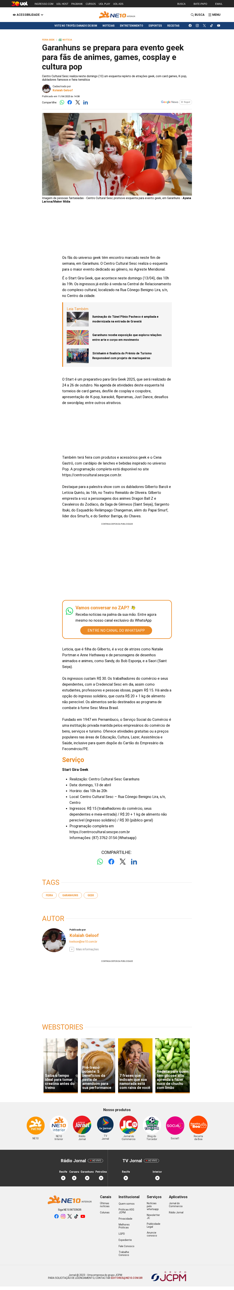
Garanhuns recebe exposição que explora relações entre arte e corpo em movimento (127, 337)
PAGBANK (77, 4)
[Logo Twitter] (77, 102)
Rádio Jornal (176, 1212)
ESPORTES (155, 25)
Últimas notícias (105, 1205)
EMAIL (218, 4)
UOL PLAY (104, 4)
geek (91, 895)
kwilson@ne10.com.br (83, 941)
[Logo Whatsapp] (61, 102)
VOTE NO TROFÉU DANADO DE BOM (75, 25)
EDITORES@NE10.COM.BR (126, 1277)
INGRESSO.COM (44, 4)
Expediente (125, 1239)
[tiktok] (211, 26)
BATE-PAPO (200, 4)
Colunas (105, 1212)
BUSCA (181, 4)
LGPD (122, 1233)
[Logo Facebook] (69, 102)
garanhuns (70, 895)
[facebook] (190, 26)
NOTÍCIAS (108, 25)
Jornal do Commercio (176, 1205)
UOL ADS (118, 4)
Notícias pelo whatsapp (153, 1206)
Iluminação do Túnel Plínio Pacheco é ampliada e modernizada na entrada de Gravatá (125, 319)
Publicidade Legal (153, 1225)
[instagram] (197, 26)
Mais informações (87, 949)
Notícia (65, 39)
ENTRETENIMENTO (131, 25)
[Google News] (176, 102)
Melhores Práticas (124, 1226)
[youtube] (218, 26)
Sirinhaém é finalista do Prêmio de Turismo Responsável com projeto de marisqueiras (122, 356)
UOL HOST (62, 4)
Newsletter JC (153, 1216)
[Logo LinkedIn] (85, 102)
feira (49, 895)
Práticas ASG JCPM (126, 1211)
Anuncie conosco (152, 1234)
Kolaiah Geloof (63, 90)
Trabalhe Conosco (124, 1253)
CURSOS (91, 4)
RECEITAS (173, 25)
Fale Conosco (126, 1246)
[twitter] (204, 26)
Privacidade (125, 1218)
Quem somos (127, 1203)
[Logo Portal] (117, 15)
